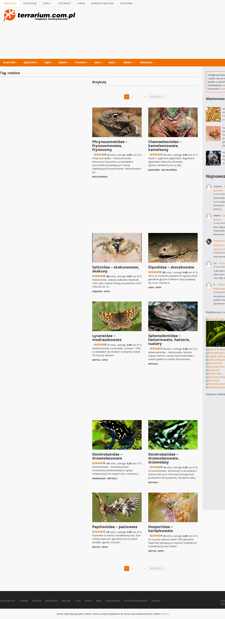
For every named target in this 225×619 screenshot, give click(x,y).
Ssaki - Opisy (154, 287)
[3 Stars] (100, 154)
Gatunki (10, 62)
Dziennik (23, 600)
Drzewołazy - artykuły (104, 478)
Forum (81, 3)
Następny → (157, 96)
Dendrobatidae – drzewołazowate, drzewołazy (163, 458)
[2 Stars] (97, 154)
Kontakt (156, 600)
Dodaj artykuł (7, 600)
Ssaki (97, 62)
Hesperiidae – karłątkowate (160, 529)
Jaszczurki (30, 62)
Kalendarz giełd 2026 (102, 3)
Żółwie (63, 62)
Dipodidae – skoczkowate (171, 267)
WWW (98, 600)
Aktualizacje (30, 3)
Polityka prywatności (136, 600)
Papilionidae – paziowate (114, 527)
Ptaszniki (80, 62)
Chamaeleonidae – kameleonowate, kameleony (164, 145)
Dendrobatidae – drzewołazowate (107, 456)
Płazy (112, 62)
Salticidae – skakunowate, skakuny (115, 269)
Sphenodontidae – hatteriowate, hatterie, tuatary (169, 339)
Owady (127, 62)
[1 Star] (95, 154)
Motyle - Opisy (100, 360)
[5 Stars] (105, 154)
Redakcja (36, 600)
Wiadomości (9, 3)
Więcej (165, 613)
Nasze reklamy (112, 600)
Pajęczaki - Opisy (101, 291)
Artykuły (153, 364)
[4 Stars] (102, 154)
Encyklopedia (100, 176)
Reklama (66, 600)
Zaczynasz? (64, 3)
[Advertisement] (145, 207)
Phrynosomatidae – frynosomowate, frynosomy (109, 145)
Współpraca (51, 600)
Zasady (88, 600)
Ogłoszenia (126, 3)
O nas (78, 600)
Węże (47, 62)
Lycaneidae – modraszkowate (107, 337)
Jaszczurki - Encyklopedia (162, 170)
